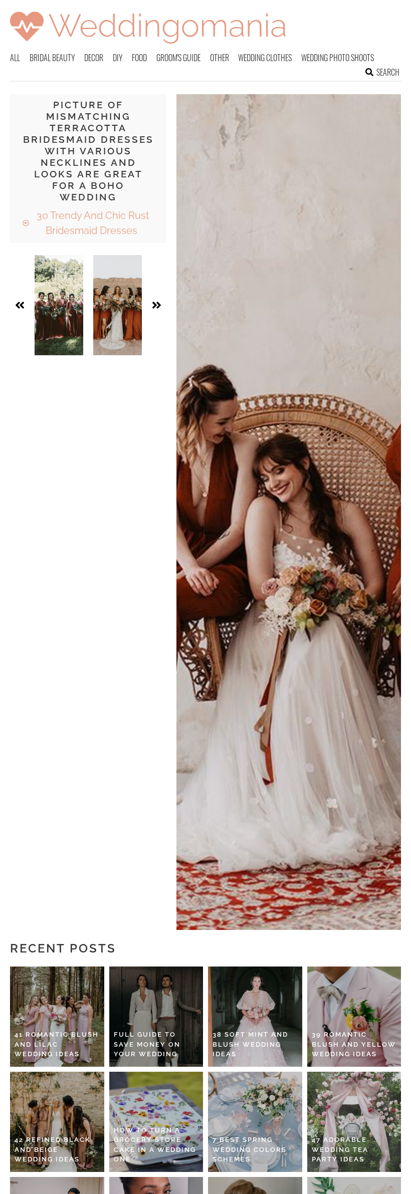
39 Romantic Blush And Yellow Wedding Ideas (354, 1044)
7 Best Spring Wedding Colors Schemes (250, 1149)
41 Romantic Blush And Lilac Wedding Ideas (57, 1044)
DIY (118, 58)
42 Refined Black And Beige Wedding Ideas (53, 1149)
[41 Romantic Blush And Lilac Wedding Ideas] (57, 1017)
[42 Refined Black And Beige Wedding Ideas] (57, 1122)
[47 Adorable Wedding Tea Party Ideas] (354, 1122)
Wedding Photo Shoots (337, 58)
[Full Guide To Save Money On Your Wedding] (156, 1017)
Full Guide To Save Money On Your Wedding (147, 1044)
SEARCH (387, 72)
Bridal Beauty (52, 58)
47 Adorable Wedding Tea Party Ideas (340, 1149)
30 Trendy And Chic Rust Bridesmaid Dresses (91, 222)
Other (219, 58)
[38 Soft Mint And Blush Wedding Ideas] (255, 1017)
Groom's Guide (178, 58)
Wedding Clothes (265, 58)
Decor (93, 58)
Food (139, 58)
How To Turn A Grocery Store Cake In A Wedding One (155, 1144)
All (15, 58)
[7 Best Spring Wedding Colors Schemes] (255, 1122)
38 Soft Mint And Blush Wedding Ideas (250, 1044)
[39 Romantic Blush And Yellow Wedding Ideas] (354, 1017)
